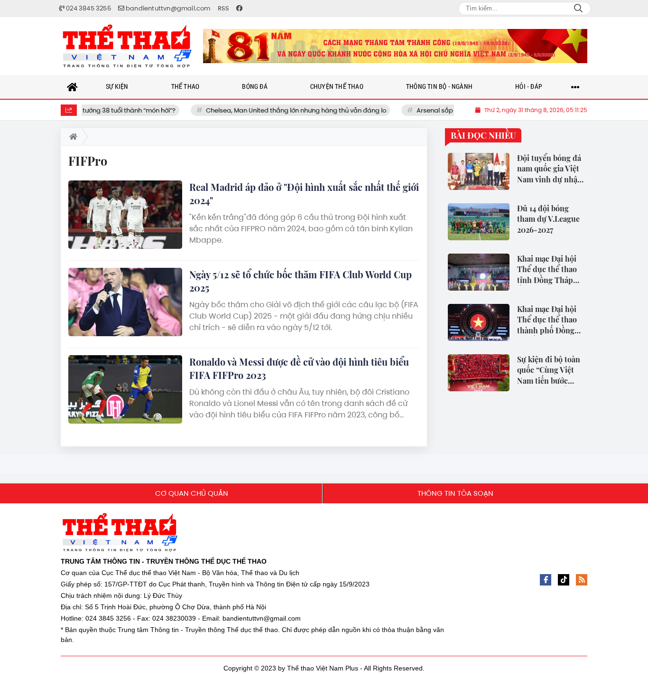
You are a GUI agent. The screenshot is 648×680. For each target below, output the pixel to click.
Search (578, 8)
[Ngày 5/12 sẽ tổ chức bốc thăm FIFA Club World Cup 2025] (125, 302)
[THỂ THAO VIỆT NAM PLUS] (127, 46)
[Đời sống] (395, 46)
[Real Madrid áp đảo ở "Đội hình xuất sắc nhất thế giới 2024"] (125, 214)
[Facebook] (545, 580)
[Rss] (581, 580)
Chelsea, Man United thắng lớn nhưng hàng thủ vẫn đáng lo (282, 110)
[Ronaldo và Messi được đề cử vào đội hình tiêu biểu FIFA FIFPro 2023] (125, 389)
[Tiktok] (563, 580)
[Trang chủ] (72, 87)
